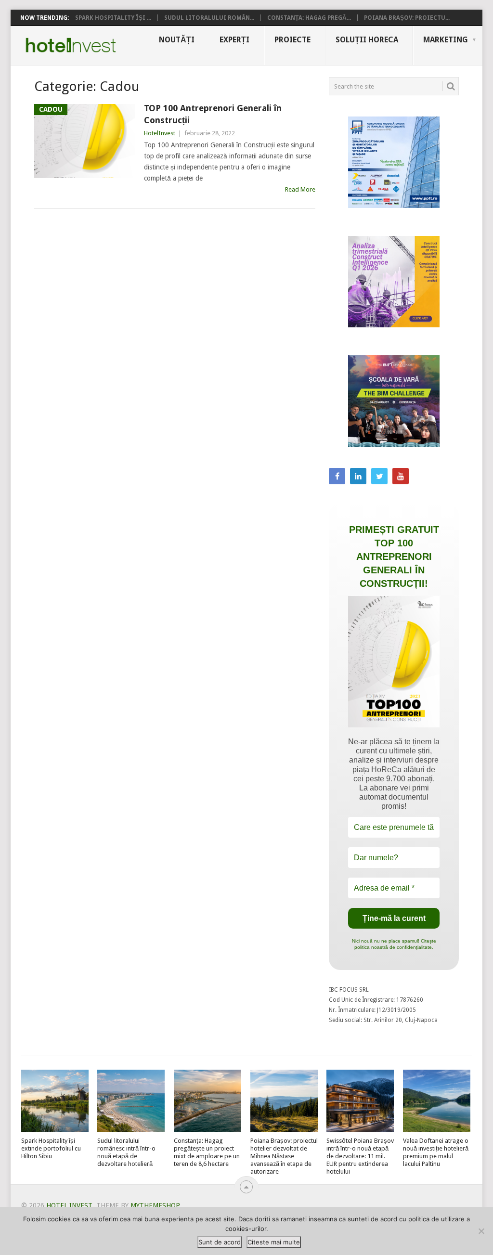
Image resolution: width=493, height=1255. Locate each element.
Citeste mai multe (273, 1242)
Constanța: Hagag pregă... (309, 17)
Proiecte (292, 39)
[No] (481, 1231)
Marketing (445, 39)
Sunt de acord (219, 1242)
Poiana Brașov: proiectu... (407, 17)
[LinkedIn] (358, 476)
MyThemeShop (155, 1205)
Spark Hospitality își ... (113, 17)
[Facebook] (337, 476)
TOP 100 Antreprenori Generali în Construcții (213, 114)
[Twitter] (379, 476)
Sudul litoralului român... (209, 17)
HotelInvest (159, 133)
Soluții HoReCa (367, 39)
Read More (300, 189)
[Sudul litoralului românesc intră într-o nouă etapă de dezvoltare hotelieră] (131, 1101)
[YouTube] (400, 476)
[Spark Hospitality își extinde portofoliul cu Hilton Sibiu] (55, 1101)
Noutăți (177, 39)
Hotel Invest (70, 45)
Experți (234, 39)
